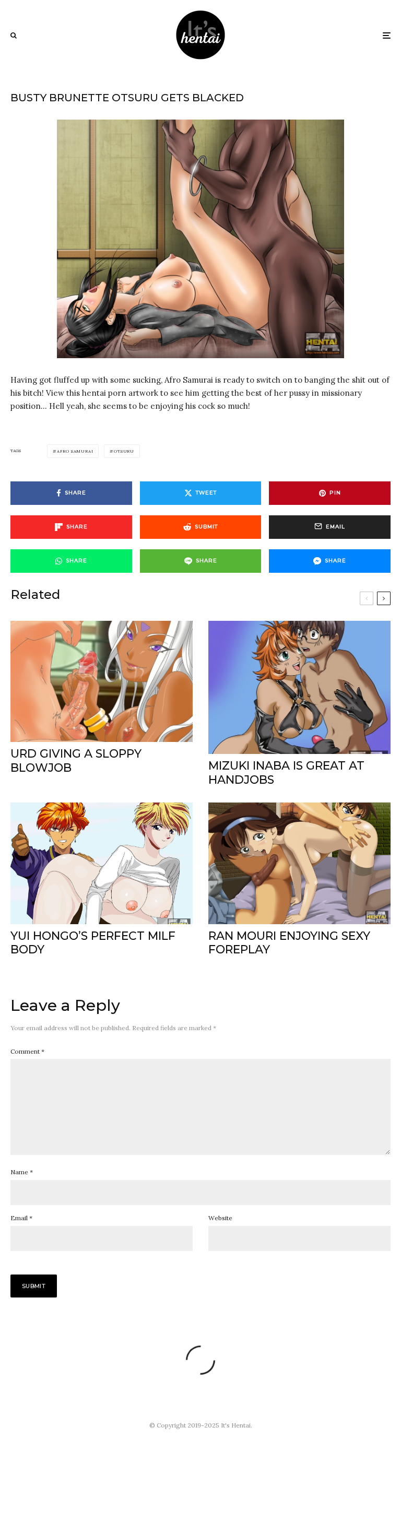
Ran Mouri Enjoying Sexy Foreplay (289, 943)
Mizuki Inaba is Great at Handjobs (286, 772)
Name (21, 1172)
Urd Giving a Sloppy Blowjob (75, 760)
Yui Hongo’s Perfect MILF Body (92, 943)
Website (220, 1218)
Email (21, 1218)
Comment (27, 1051)
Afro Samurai (75, 451)
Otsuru (124, 451)
